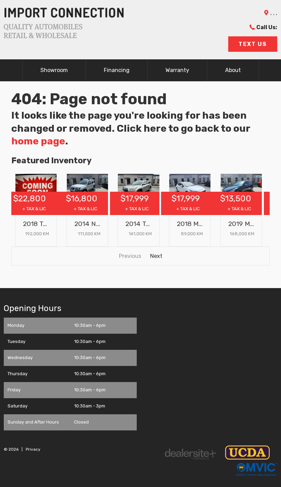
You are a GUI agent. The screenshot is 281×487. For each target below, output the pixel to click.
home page (38, 141)
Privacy (33, 449)
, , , (273, 13)
